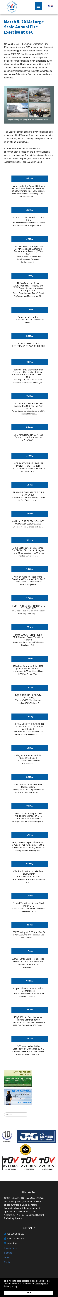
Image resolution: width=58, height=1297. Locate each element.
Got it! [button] (28, 1293)
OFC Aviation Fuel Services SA (12, 7)
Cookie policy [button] (41, 1283)
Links (6, 1257)
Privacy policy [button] (10, 1286)
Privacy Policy (11, 1248)
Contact (7, 1262)
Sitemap (8, 1253)
